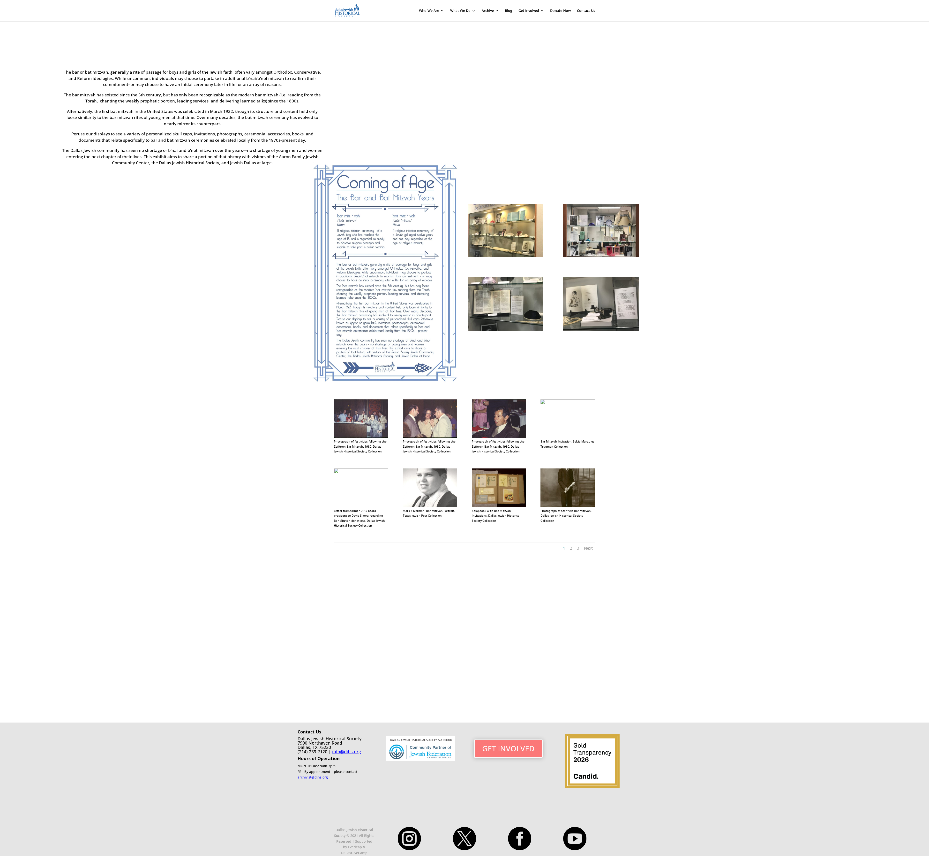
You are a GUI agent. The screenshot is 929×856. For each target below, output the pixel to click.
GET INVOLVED (508, 748)
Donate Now (560, 11)
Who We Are (429, 11)
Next (588, 548)
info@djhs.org (346, 752)
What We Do (460, 11)
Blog (508, 11)
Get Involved (528, 11)
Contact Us (586, 11)
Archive (488, 11)
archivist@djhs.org (313, 777)
